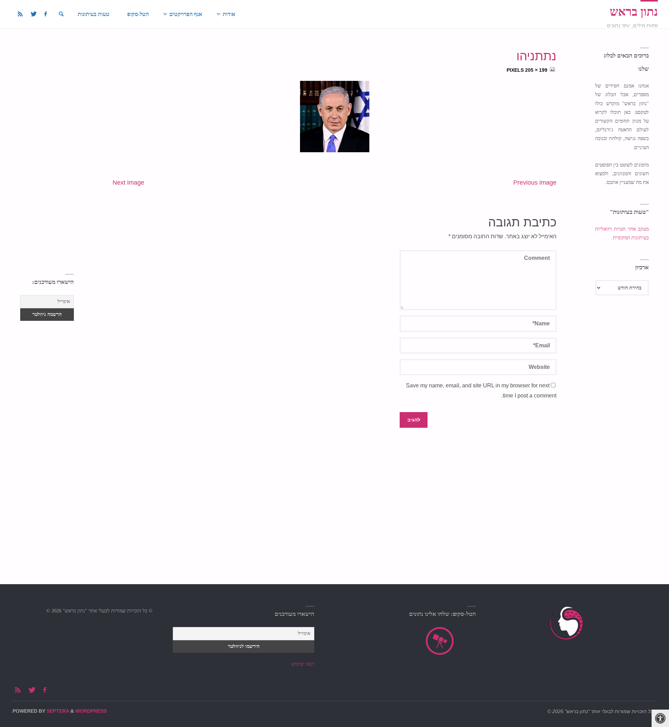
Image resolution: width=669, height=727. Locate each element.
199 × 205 (535, 70)
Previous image (534, 182)
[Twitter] (33, 14)
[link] (61, 14)
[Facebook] (45, 14)
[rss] (20, 14)
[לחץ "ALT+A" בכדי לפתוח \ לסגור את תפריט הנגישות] (660, 718)
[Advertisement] (47, 152)
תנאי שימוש (302, 664)
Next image (128, 182)
